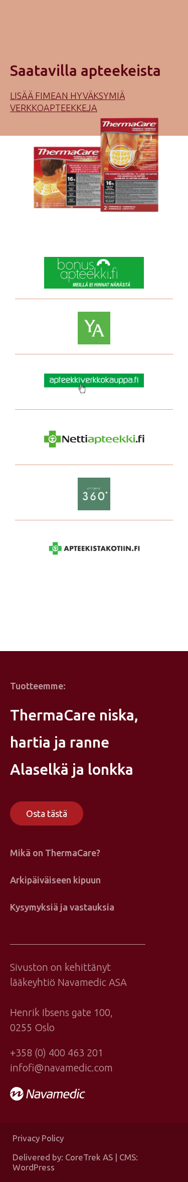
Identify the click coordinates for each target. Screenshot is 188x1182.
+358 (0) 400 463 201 (56, 1052)
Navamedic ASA (92, 982)
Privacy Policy (38, 1138)
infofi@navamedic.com (61, 1067)
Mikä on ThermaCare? (55, 853)
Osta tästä (46, 813)
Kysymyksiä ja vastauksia (62, 907)
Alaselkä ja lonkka (71, 769)
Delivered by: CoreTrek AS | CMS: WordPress (75, 1162)
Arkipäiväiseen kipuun (55, 880)
